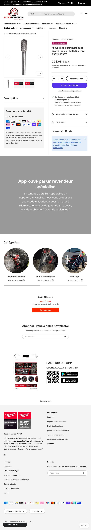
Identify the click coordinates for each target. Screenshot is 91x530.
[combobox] (51, 14)
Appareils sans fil (11, 24)
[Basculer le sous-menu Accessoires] (33, 28)
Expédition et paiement (56, 421)
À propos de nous (34, 449)
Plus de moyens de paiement (69, 91)
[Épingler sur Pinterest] (70, 131)
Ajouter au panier (76, 78)
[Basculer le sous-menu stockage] (52, 23)
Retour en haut (45, 401)
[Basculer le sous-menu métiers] (45, 28)
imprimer (51, 417)
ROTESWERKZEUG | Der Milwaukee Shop (21, 522)
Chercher (7, 466)
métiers (40, 28)
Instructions (58, 147)
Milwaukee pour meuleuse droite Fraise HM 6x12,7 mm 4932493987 (23, 33)
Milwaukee (55, 39)
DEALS (62, 28)
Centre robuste (10, 484)
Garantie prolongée (56, 209)
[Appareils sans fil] (16, 260)
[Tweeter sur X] (61, 131)
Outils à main (9, 28)
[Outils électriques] (45, 260)
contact (50, 444)
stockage (46, 24)
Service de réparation (12, 475)
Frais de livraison (68, 65)
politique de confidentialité (58, 430)
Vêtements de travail (65, 24)
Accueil (6, 33)
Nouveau (52, 28)
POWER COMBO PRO (12, 488)
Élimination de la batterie (57, 439)
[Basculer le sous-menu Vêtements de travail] (75, 23)
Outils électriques (31, 24)
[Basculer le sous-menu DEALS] (66, 28)
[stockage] (74, 260)
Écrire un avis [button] (45, 310)
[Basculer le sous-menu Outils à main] (16, 28)
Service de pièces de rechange (16, 479)
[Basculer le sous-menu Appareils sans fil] (20, 23)
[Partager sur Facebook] (66, 131)
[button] (86, 13)
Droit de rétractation (55, 426)
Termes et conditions (55, 435)
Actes (6, 493)
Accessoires (25, 28)
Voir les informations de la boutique (67, 105)
